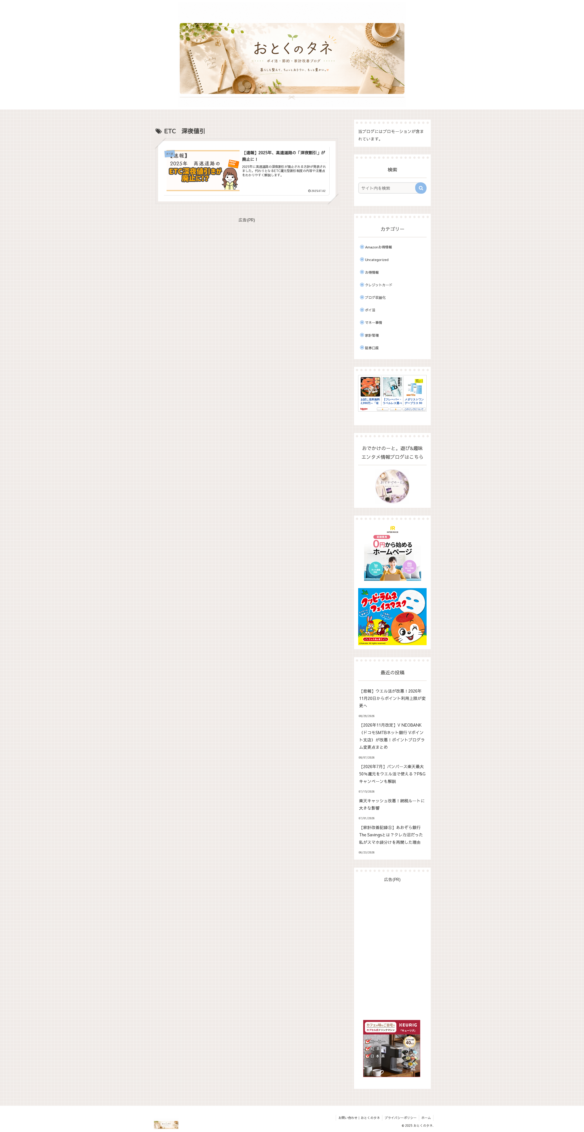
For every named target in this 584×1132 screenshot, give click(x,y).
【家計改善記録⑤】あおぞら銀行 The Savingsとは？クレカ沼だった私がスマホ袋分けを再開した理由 (391, 834)
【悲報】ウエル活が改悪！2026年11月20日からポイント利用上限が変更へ (392, 698)
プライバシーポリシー (401, 1117)
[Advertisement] (247, 255)
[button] (421, 188)
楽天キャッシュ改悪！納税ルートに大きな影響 (392, 804)
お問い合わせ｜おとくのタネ (359, 1117)
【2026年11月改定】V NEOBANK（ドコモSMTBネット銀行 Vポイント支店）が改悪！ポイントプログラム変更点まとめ (392, 736)
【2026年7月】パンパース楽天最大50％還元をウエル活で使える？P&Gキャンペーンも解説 (392, 774)
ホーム (426, 1117)
